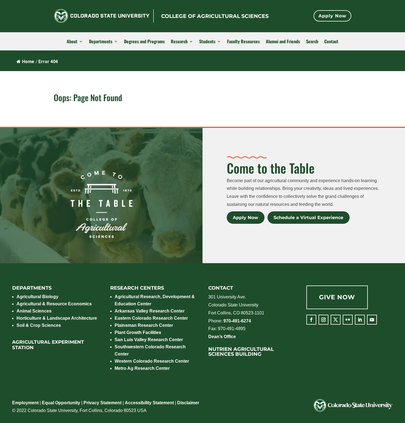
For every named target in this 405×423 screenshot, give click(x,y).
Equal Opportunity (61, 402)
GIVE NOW (337, 297)
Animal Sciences (34, 311)
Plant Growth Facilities (138, 332)
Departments (100, 42)
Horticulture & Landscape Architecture (57, 318)
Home (28, 61)
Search (312, 42)
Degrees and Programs (144, 42)
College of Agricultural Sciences (215, 16)
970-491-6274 (237, 321)
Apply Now (332, 15)
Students (207, 42)
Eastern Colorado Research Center (151, 318)
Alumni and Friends (283, 42)
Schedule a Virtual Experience (308, 217)
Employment (25, 402)
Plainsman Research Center (144, 325)
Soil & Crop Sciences (39, 325)
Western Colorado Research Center (152, 361)
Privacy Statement (102, 402)
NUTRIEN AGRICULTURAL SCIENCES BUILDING (241, 351)
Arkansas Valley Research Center (150, 311)
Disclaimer (188, 402)
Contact (331, 42)
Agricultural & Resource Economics (54, 303)
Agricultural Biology (37, 296)
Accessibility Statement (149, 402)
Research (179, 42)
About (72, 42)
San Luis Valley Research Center (149, 339)
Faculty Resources (243, 42)
